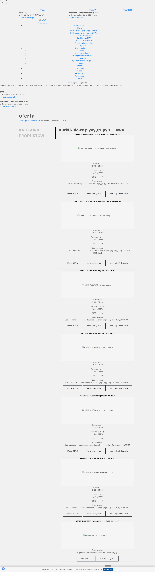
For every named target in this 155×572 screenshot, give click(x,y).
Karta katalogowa (94, 194)
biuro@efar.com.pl (26, 17)
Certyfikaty (82, 58)
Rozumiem (108, 569)
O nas (79, 66)
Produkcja (80, 68)
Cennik (81, 50)
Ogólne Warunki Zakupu (81, 61)
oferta (34, 121)
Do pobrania (80, 48)
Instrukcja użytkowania (119, 194)
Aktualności (79, 73)
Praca (79, 71)
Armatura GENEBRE (84, 35)
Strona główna (79, 25)
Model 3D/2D (72, 194)
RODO (81, 63)
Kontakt (80, 78)
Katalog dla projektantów (82, 56)
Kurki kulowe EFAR (84, 38)
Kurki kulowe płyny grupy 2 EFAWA (83, 33)
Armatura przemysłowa (84, 40)
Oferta (79, 28)
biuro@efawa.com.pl (77, 17)
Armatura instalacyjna (84, 43)
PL (2, 2)
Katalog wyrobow (82, 53)
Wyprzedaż (84, 45)
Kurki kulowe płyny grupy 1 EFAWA (83, 30)
